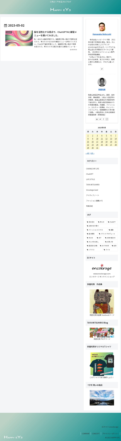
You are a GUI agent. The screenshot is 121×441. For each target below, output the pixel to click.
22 (88, 144)
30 (93, 148)
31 (97, 148)
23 (93, 144)
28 (116, 144)
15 (88, 141)
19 (106, 141)
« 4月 (87, 153)
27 (111, 144)
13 (111, 138)
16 (93, 141)
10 (97, 138)
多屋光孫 (101, 89)
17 (97, 141)
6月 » (92, 153)
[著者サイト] (96, 119)
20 (111, 141)
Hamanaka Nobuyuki (102, 34)
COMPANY (85, 433)
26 (106, 144)
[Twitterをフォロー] (101, 68)
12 (106, 138)
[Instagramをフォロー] (106, 119)
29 (88, 148)
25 (102, 144)
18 (102, 141)
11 (102, 138)
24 (97, 144)
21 (116, 141)
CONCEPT (96, 433)
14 (116, 138)
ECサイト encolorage (110, 427)
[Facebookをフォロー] (103, 119)
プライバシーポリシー (110, 433)
